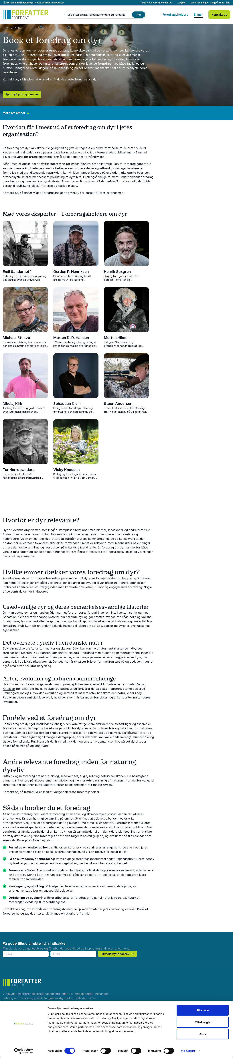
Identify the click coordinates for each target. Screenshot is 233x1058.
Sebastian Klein (67, 403)
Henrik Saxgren (117, 271)
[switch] (105, 1051)
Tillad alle (203, 1010)
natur (45, 776)
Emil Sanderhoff (17, 271)
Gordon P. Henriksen (71, 271)
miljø (92, 776)
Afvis (202, 1034)
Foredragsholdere (175, 14)
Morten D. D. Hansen (71, 337)
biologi (54, 776)
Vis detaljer (188, 1050)
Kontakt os (219, 14)
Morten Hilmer (116, 337)
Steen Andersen (118, 403)
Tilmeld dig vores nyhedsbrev (156, 2)
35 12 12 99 (224, 2)
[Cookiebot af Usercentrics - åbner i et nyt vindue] (24, 1051)
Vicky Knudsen (66, 469)
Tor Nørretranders (18, 469)
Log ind (181, 2)
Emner (198, 14)
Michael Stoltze (16, 337)
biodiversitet (69, 776)
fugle (83, 776)
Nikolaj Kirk (12, 403)
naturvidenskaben (113, 776)
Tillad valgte (202, 1022)
